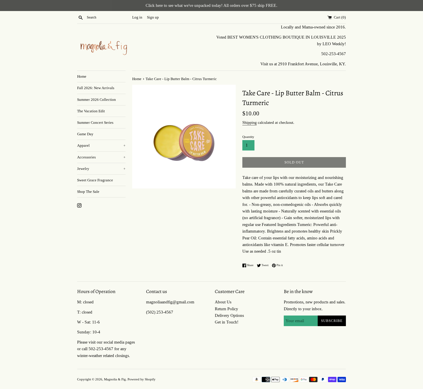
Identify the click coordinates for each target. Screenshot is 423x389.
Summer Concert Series (95, 122)
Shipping (249, 122)
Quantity (248, 137)
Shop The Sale (88, 192)
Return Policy (226, 308)
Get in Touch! (226, 322)
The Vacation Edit (91, 111)
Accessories (101, 157)
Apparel (101, 145)
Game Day (85, 134)
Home (81, 76)
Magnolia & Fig (115, 379)
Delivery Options (229, 315)
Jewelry (101, 169)
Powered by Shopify (142, 379)
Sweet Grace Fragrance (95, 180)
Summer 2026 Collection (96, 100)
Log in (137, 17)
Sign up (153, 17)
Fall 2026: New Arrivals (95, 88)
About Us (223, 302)
